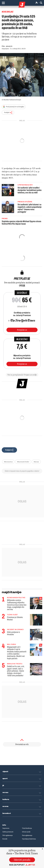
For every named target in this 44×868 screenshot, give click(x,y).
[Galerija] (22, 75)
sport (5, 778)
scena (5, 806)
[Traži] (41, 3)
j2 (3, 785)
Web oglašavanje (7, 835)
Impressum (5, 828)
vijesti (5, 771)
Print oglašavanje (27, 835)
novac (5, 792)
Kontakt (4, 839)
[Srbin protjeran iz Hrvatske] (36, 634)
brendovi (6, 813)
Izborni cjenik (26, 832)
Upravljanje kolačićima (29, 839)
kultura (5, 799)
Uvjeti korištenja (27, 828)
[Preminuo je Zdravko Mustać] (36, 620)
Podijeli (6, 112)
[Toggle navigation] (3, 3)
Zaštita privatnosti (7, 832)
